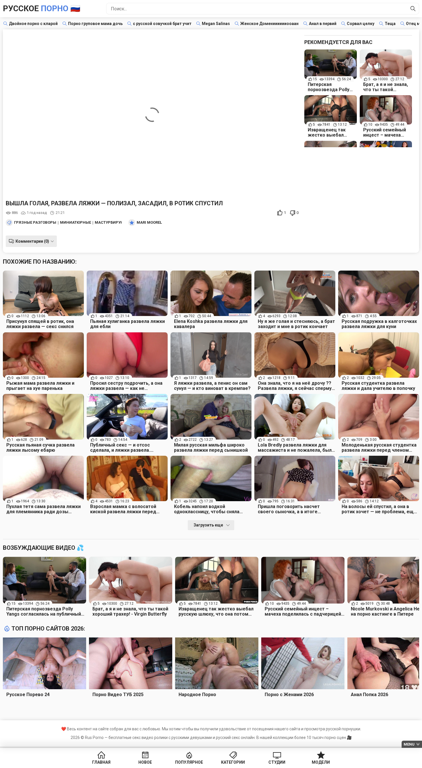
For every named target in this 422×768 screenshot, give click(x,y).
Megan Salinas (216, 23)
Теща (390, 23)
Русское (41, 8)
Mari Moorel (149, 223)
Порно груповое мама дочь (95, 23)
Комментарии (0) (32, 241)
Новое (145, 762)
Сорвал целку (360, 23)
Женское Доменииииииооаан (269, 23)
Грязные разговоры (35, 223)
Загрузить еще (208, 525)
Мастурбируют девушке (120, 223)
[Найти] (413, 9)
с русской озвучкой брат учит (162, 23)
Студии (276, 762)
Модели (321, 762)
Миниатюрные (75, 223)
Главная (101, 762)
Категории (233, 762)
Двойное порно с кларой (33, 23)
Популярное (189, 762)
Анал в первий (322, 23)
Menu (409, 744)
